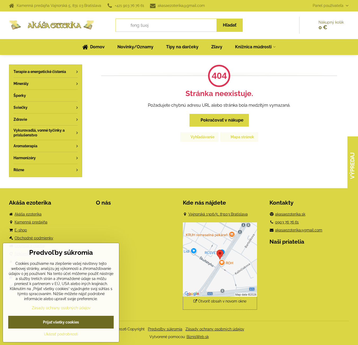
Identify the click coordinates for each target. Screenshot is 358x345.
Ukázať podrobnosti (61, 334)
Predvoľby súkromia (165, 329)
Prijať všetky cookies (61, 322)
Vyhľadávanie (202, 137)
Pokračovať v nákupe (222, 120)
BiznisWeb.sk (198, 337)
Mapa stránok (242, 137)
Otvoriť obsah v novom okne (221, 301)
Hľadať (229, 25)
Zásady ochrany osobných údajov (214, 329)
